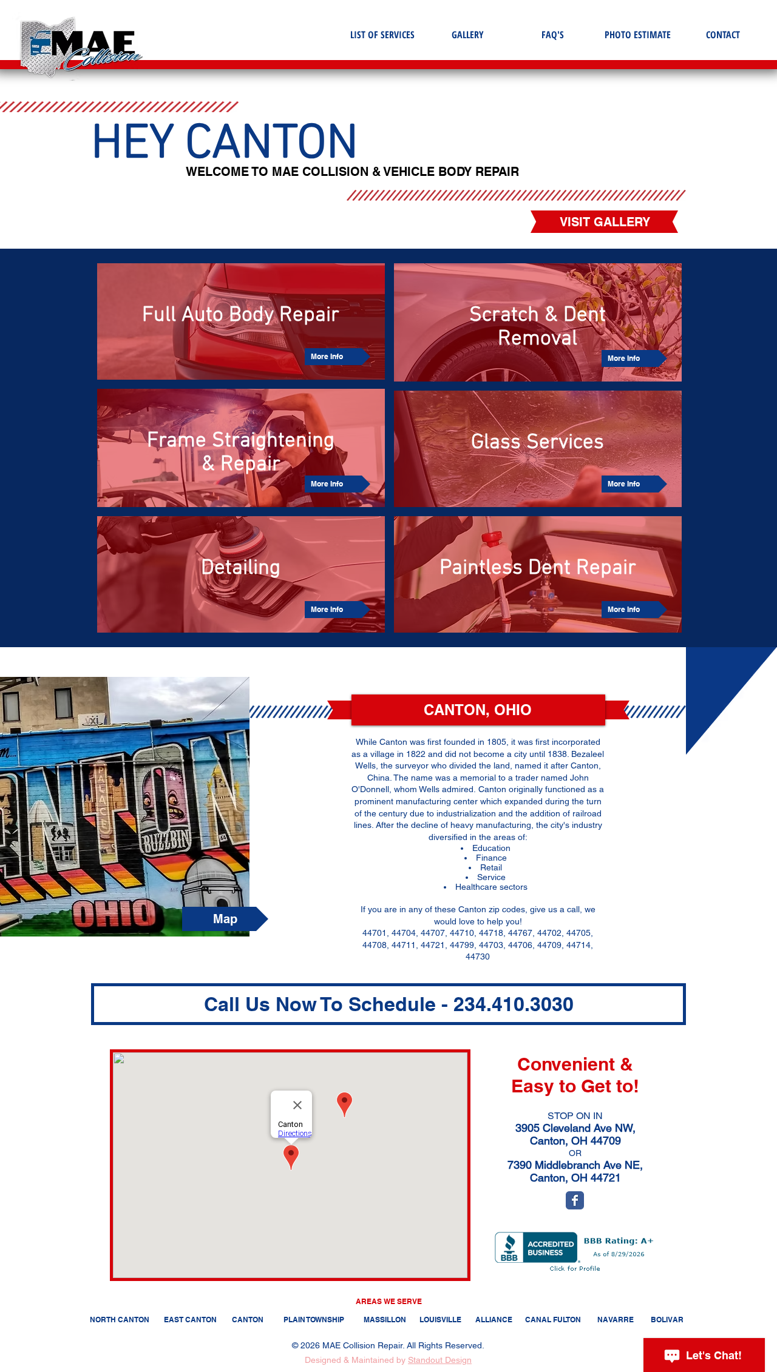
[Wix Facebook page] (575, 1200)
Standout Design (440, 1360)
